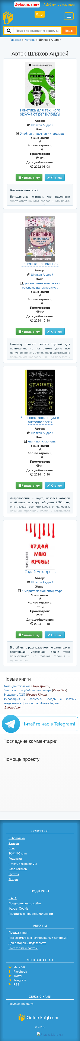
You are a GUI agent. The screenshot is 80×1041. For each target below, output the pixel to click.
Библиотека (17, 838)
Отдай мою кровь (40, 571)
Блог (12, 848)
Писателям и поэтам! (23, 948)
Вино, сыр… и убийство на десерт (27, 690)
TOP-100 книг (18, 853)
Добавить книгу (27, 4)
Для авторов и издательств (27, 942)
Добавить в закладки (60, 4)
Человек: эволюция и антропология (40, 419)
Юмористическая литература (42, 590)
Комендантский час (17, 686)
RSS (16, 984)
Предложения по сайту (25, 903)
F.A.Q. (13, 898)
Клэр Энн (59, 690)
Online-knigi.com (42, 1017)
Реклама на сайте (21, 1003)
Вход (39, 14)
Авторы (14, 843)
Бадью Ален (13, 707)
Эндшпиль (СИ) (14, 694)
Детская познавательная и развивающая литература (41, 285)
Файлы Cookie (18, 908)
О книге (56, 177)
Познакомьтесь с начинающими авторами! (38, 937)
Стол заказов (18, 868)
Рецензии (15, 858)
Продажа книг (18, 932)
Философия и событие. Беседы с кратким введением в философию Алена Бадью (40, 701)
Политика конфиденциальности (31, 913)
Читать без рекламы (23, 863)
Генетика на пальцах (40, 263)
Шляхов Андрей (42, 125)
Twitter (17, 975)
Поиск (69, 30)
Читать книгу (30, 177)
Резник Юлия (36, 694)
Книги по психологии (42, 441)
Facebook (20, 971)
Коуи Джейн (40, 686)
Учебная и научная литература (42, 133)
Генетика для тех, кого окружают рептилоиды (40, 112)
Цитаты (14, 874)
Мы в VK (19, 967)
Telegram (19, 980)
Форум (13, 879)
